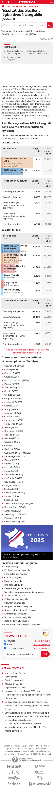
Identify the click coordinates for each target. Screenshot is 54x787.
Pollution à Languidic (14, 603)
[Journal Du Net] (14, 772)
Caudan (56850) (11, 377)
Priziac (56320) (11, 463)
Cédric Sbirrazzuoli (14, 680)
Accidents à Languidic (15, 595)
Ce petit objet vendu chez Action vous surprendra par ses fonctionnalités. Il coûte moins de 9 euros (25, 727)
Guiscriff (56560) (12, 416)
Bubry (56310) (11, 409)
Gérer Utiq (46, 751)
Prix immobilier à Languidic (17, 617)
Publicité (46, 746)
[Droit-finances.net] (40, 772)
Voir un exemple (42, 641)
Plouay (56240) (11, 384)
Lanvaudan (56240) (13, 474)
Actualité (10, 641)
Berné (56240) (11, 427)
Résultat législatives (16, 6)
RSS (31, 749)
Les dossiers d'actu (15, 648)
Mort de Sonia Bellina (15, 673)
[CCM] (40, 766)
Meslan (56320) (11, 438)
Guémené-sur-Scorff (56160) (18, 453)
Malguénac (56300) (13, 424)
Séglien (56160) (11, 489)
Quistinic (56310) (12, 442)
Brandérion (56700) (22, 31)
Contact (11, 749)
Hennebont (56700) (14, 366)
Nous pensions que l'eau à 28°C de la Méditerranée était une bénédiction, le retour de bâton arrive (28, 695)
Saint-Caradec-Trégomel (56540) (20, 503)
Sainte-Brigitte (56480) (15, 521)
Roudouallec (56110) (13, 482)
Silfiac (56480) (11, 500)
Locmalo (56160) (12, 467)
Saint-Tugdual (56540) (15, 514)
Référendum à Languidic (16, 621)
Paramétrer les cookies (32, 751)
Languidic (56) (11, 566)
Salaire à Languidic (13, 581)
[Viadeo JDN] (40, 778)
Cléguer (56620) (12, 395)
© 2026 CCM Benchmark (41, 754)
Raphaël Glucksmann (15, 687)
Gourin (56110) (11, 391)
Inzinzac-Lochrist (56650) (23, 34)
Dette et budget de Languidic (18, 588)
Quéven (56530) (12, 373)
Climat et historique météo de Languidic (24, 592)
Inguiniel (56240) (12, 413)
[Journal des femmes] (14, 766)
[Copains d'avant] (14, 778)
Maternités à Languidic (15, 574)
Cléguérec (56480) (13, 398)
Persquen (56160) (12, 518)
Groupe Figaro (23, 754)
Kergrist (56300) (12, 485)
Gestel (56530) (11, 405)
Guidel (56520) (11, 369)
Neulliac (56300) (12, 435)
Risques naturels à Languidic (18, 606)
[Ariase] (14, 783)
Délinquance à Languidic (16, 599)
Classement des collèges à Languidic (22, 624)
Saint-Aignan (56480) (14, 492)
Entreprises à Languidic (16, 613)
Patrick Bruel (11, 676)
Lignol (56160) (11, 471)
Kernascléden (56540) (14, 507)
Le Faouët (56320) (13, 402)
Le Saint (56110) (11, 496)
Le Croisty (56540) (13, 478)
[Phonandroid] (40, 784)
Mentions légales (9, 754)
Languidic (33, 51)
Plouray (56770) (11, 460)
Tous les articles (22, 749)
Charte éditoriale (35, 746)
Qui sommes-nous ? (12, 746)
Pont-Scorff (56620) (13, 387)
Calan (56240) (11, 445)
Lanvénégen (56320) (14, 456)
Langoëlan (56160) (13, 511)
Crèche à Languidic (13, 577)
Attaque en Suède (13, 684)
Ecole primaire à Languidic (17, 570)
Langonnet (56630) (13, 420)
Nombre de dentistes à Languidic (20, 610)
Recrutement (40, 749)
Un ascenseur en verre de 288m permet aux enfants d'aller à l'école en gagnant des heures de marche (27, 705)
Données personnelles (12, 751)
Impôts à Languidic (13, 585)
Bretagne (33, 6)
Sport (9, 644)
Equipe (24, 746)
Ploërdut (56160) (12, 449)
